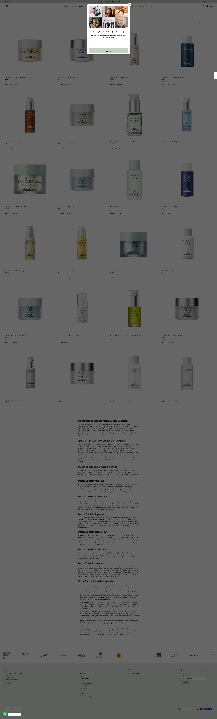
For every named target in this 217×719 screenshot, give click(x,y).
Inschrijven (108, 51)
